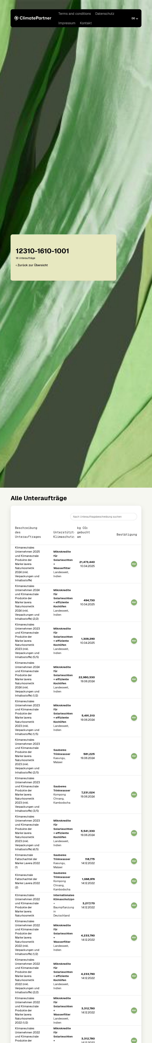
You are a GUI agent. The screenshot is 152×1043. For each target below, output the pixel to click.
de (133, 18)
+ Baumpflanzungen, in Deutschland (62, 905)
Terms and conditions (74, 13)
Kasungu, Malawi (61, 756)
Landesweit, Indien (62, 564)
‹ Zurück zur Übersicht (32, 265)
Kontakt (86, 23)
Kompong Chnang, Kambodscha (61, 794)
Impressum (66, 23)
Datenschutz (104, 13)
